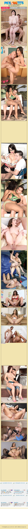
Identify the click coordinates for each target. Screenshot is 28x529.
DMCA (19, 526)
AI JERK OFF (14, 7)
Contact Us (23, 526)
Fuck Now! (22, 7)
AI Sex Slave (5, 7)
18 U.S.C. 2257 (13, 526)
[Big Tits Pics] (14, 3)
